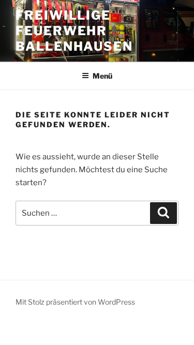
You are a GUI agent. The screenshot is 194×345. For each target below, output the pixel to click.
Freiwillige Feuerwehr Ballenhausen (74, 31)
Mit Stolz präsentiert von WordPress (75, 301)
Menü (102, 75)
